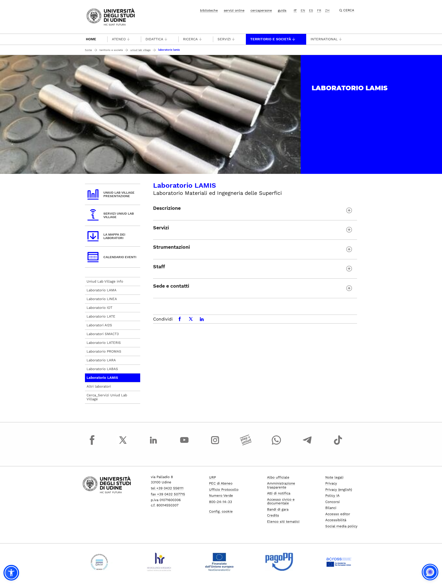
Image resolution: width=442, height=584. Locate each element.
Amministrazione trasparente (281, 485)
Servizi (224, 39)
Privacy (331, 483)
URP (212, 477)
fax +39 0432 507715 (168, 494)
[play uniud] (246, 444)
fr (319, 10)
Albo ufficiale (278, 477)
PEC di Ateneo (221, 483)
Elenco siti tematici (283, 522)
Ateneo (119, 39)
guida (282, 10)
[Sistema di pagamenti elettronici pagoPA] (279, 562)
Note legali (334, 477)
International (324, 39)
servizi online (234, 10)
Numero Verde (221, 495)
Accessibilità (335, 520)
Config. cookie (221, 511)
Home (91, 39)
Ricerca (190, 39)
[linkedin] (153, 444)
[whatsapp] (276, 444)
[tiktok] (338, 444)
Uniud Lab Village (140, 50)
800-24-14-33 (220, 502)
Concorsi (332, 502)
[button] (11, 572)
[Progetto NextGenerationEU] (219, 562)
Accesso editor (337, 514)
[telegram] (307, 444)
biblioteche (209, 10)
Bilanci (330, 508)
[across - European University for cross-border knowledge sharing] (339, 562)
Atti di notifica (278, 493)
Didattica (154, 39)
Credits (273, 515)
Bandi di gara (277, 509)
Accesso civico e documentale (281, 501)
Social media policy (341, 526)
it (295, 10)
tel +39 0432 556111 (167, 488)
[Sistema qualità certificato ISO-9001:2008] (99, 562)
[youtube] (184, 444)
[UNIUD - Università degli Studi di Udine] (110, 16)
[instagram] (215, 444)
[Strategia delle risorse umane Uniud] (159, 562)
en (303, 10)
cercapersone (261, 10)
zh (327, 10)
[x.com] (123, 444)
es (311, 10)
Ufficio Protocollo (223, 490)
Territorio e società (270, 39)
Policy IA (332, 495)
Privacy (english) (338, 490)
